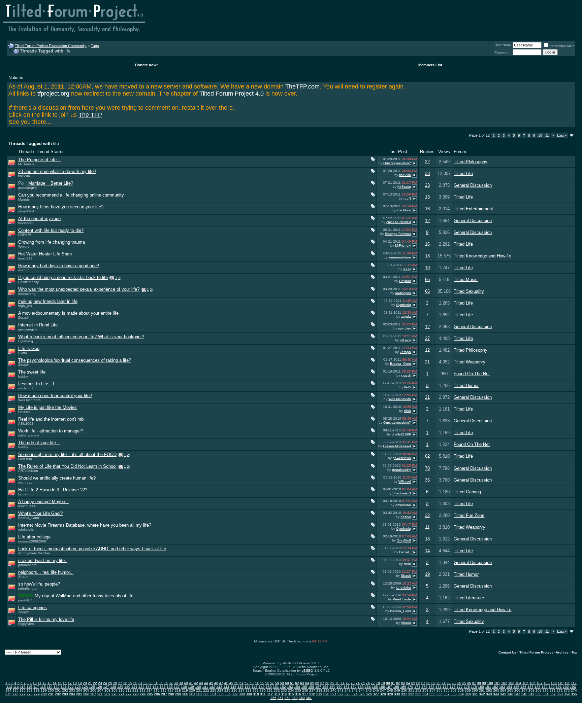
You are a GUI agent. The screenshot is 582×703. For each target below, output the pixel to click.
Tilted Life (463, 173)
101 (497, 683)
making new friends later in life (47, 301)
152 (283, 687)
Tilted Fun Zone (469, 515)
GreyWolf (404, 540)
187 (530, 687)
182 (495, 687)
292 (129, 694)
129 (120, 687)
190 (552, 687)
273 (567, 690)
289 (107, 694)
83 (403, 683)
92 (449, 683)
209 (114, 690)
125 (92, 687)
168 (396, 687)
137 (177, 687)
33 (427, 173)
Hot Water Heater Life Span (45, 253)
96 (469, 683)
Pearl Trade (402, 599)
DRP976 (24, 235)
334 (425, 694)
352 (553, 694)
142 (212, 687)
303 (206, 694)
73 (353, 683)
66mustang (27, 294)
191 (559, 687)
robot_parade (28, 435)
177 (460, 687)
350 (539, 694)
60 (287, 683)
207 (100, 690)
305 (221, 694)
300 (185, 694)
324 (355, 694)
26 (115, 683)
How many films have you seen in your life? (60, 206)
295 (150, 694)
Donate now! (146, 65)
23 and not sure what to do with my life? (57, 171)
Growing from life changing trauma (51, 242)
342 (482, 694)
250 (404, 690)
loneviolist (403, 588)
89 (433, 683)
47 (221, 683)
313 (277, 694)
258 (461, 690)
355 (574, 694)
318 (312, 694)
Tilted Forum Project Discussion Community (51, 46)
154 (297, 687)
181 (488, 687)
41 (191, 683)
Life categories (32, 607)
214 (150, 690)
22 (427, 161)
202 (65, 690)
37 (171, 683)
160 (339, 687)
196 (23, 690)
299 (178, 694)
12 (427, 220)
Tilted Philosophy (470, 161)
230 (263, 690)
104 (518, 683)
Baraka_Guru (400, 363)
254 (432, 690)
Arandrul (24, 270)
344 (496, 694)
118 (43, 687)
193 (573, 687)
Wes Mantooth (29, 400)
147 (248, 687)
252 (418, 690)
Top (574, 652)
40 (186, 683)
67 (322, 683)
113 (9, 687)
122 (71, 687)
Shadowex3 (401, 493)
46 (216, 683)
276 (15, 694)
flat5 (407, 387)
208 (107, 690)
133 (149, 687)
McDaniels (26, 164)
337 (447, 694)
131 (134, 687)
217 (171, 690)
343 (489, 694)
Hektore (24, 412)
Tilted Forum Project (536, 652)
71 (343, 683)
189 (545, 687)
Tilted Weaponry (469, 361)
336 (440, 694)
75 (363, 683)
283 (65, 694)
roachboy (403, 210)
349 (531, 694)
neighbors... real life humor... (46, 572)
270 (546, 690)
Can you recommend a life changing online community (71, 195)
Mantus (24, 199)
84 (408, 683)
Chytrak (405, 281)
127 (106, 687)
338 (454, 694)
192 (566, 687)
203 (72, 690)
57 (272, 683)
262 (489, 690)
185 (516, 687)
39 (181, 683)
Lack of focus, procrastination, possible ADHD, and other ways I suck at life (92, 548)
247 (383, 690)
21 (427, 361)
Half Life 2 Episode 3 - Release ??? (52, 489)
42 (196, 683)
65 (312, 683)
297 (164, 694)
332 (411, 694)
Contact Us (507, 652)
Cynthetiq (403, 305)
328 (383, 694)
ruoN (407, 198)
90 (439, 683)
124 (85, 687)
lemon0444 (27, 506)
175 (446, 687)
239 (326, 690)
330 (397, 694)
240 (333, 690)
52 (247, 683)
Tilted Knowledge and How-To (482, 255)
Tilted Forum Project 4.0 (231, 93)
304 (214, 694)
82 (398, 683)
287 (93, 694)
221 (199, 690)
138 (184, 687)
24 (105, 683)
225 (227, 690)
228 (249, 690)
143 (219, 687)
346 (510, 694)
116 (29, 687)
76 (368, 683)
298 (171, 694)
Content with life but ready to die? (51, 230)
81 (393, 683)
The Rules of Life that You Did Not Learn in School (67, 466)
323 (348, 694)
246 (376, 690)
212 (135, 690)
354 (567, 694)
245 (369, 690)
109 (554, 683)
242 (348, 690)
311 (263, 694)
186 (523, 687)
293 (136, 694)
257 (454, 690)
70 (337, 683)
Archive (562, 652)
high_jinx (25, 306)
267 (524, 690)
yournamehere (399, 257)
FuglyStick (26, 624)
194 (8, 690)
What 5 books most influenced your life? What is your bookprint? (81, 336)
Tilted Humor (466, 385)
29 (130, 683)
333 (418, 694)
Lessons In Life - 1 (36, 383)
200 (51, 690)
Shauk (23, 576)
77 (373, 683)
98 (479, 683)
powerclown (402, 458)
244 (362, 690)
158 (325, 687)
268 (531, 690)
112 (574, 683)
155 (304, 687)
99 (484, 683)
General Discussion (473, 185)
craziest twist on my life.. (42, 560)
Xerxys (405, 517)
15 (60, 683)
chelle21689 (401, 434)
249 (397, 690)
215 (157, 690)
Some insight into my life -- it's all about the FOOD (67, 454)
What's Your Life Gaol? (40, 513)
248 (390, 690)
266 (517, 690)
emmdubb (403, 505)
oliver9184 (26, 211)
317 (305, 694)
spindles (404, 328)
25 (110, 683)
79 (383, 683)
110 (560, 683)
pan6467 (25, 600)
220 (192, 690)
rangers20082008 (32, 541)
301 (192, 694)
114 (16, 687)
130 (127, 687)
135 (163, 687)
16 (427, 208)
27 (427, 338)
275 (8, 694)
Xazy (407, 269)
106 (532, 683)
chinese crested (398, 222)
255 (440, 690)
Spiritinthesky (28, 282)
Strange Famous (398, 234)
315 (291, 694)
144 (226, 687)
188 (538, 687)
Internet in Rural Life (38, 324)
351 (546, 694)
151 (276, 687)
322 (340, 694)
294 (143, 694)
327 (376, 694)
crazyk (406, 375)
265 (510, 690)
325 (362, 694)
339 (461, 694)
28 (125, 683)
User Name (503, 45)
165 (375, 687)
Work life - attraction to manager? (50, 430)
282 (58, 694)
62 (427, 456)
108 (547, 683)
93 (454, 683)
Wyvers (23, 246)
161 (347, 687)
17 (70, 683)
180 (481, 687)
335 (432, 694)
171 (417, 687)
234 (291, 690)
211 (128, 690)
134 (156, 687)
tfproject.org (53, 93)
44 (206, 683)
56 (267, 683)
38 (176, 683)
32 (427, 515)
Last (562, 135)
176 (453, 687)
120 (57, 687)
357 (281, 698)
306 (228, 694)
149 (262, 687)
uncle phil (25, 388)
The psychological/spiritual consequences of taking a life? (74, 360)
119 (50, 687)
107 (540, 683)
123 (78, 687)
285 (79, 694)
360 (302, 698)
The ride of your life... (39, 442)
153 (290, 687)
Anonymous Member (34, 553)
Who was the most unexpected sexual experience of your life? (78, 289)
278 (30, 694)
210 (122, 690)
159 (332, 687)
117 (36, 687)
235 (298, 690)
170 (410, 687)
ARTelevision (28, 470)
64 (307, 683)
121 (64, 687)
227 (241, 690)
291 (122, 694)
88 (428, 683)
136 (170, 687)
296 (157, 694)
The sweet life (31, 372)
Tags (95, 46)
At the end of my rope (39, 218)
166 (382, 687)
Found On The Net (472, 373)
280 (44, 694)
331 (404, 694)
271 (553, 690)
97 (474, 683)
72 (348, 683)
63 (302, 683)
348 (524, 694)
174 (438, 687)
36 (166, 683)
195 (15, 690)
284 (72, 694)
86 (418, 683)
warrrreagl (25, 482)
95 (464, 683)
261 (482, 690)
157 (318, 687)
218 (178, 690)
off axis (405, 340)
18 (427, 255)
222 (206, 690)
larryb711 (25, 258)
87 (423, 683)
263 (496, 690)
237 (312, 690)
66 (427, 279)
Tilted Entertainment (473, 208)
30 (135, 683)
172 (424, 687)
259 (468, 690)
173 (431, 687)
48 (226, 683)
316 (298, 694)
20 (85, 683)
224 (220, 690)
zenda (406, 316)
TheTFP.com (302, 86)
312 (270, 694)
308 (242, 694)
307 (235, 694)
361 (309, 698)
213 (142, 690)
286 (86, 694)
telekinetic (26, 529)
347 (517, 694)
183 (502, 687)
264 (503, 690)
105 (525, 683)
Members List (430, 65)
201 (58, 690)
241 (340, 690)
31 (140, 683)
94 (459, 683)
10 (540, 135)
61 (292, 683)
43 (201, 683)
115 (23, 687)
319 (319, 694)
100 (490, 683)
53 (252, 683)
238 (319, 690)
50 (236, 683)
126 (99, 687)
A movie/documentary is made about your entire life (68, 313)
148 (255, 687)
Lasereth (25, 459)
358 (288, 698)
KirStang (404, 186)
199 (44, 690)
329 (390, 694)
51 (241, 683)
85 (413, 683)
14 (427, 550)
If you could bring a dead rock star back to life (63, 277)
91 (444, 683)
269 (539, 690)
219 (185, 690)
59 (282, 683)
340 (468, 694)
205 (86, 690)
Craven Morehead (397, 446)
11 (547, 135)
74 (358, 683)
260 (475, 690)
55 (262, 683)
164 (368, 687)
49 (231, 683)
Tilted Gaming (467, 491)
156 (311, 687)
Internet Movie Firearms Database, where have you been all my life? (84, 525)
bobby (23, 376)
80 (388, 683)
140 (198, 687)
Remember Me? (561, 46)
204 (79, 690)
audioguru (403, 293)
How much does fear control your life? (55, 395)
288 (100, 694)
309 (249, 694)
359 (295, 698)
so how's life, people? (39, 584)
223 (213, 690)
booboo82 (26, 223)
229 (256, 690)
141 (205, 687)
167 (389, 687)
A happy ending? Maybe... (43, 501)
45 (211, 683)
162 (354, 687)
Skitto (22, 353)
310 (256, 694)
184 (509, 687)
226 (234, 690)
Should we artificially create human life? (57, 478)
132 (141, 687)
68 (327, 683)
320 (326, 694)
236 (305, 690)
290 (114, 694)
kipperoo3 (26, 494)
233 (284, 690)
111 (567, 683)
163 (361, 687)
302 (199, 694)
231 (270, 690)
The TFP (90, 114)
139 (191, 687)
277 (23, 694)
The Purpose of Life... (39, 159)
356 (273, 698)
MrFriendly (403, 245)
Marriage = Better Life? (50, 183)
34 (156, 683)
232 (277, 690)
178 (467, 687)
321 (333, 694)
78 (427, 468)
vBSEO (307, 670)
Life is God (28, 348)
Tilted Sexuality (469, 291)
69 (332, 683)
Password (502, 52)
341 (475, 694)
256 (447, 690)
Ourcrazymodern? (397, 163)
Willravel (404, 482)
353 (560, 694)
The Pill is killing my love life (46, 619)
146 (240, 687)
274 (574, 690)
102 (504, 683)
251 (411, 690)
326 (369, 694)
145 (233, 687)
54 (257, 683)
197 (30, 690)
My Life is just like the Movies (47, 407)
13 (427, 197)
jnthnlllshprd (27, 565)
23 (427, 185)
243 (355, 690)
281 (51, 694)
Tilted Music (466, 279)
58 (277, 683)
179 (474, 687)
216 (164, 690)
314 (284, 694)
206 (93, 690)
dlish (407, 411)
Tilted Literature (469, 597)
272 (560, 690)
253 (425, 690)
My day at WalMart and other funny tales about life (84, 595)
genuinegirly (27, 187)
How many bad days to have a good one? (58, 265)
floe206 (24, 176)
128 (113, 687)
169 (403, 687)
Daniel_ (405, 552)
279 (37, 694)
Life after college (34, 536)
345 (503, 694)
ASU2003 (25, 423)
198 (37, 690)
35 (427, 480)
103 (511, 683)
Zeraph (23, 317)
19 (427, 574)
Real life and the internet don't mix (51, 419)
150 (269, 687)
